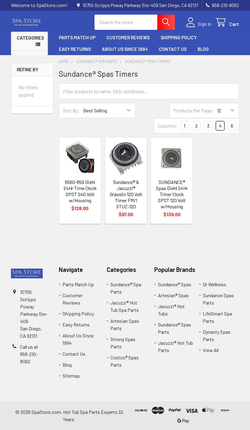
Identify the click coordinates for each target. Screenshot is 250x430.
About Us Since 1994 (125, 49)
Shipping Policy (179, 37)
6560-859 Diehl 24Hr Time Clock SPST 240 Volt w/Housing (80, 191)
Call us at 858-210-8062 (29, 354)
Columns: (167, 126)
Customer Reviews (128, 37)
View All (211, 350)
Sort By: (71, 110)
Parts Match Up (77, 37)
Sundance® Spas (174, 284)
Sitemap (71, 376)
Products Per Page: (193, 110)
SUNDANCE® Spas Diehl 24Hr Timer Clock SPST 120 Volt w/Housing (172, 194)
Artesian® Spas (173, 295)
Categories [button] (30, 38)
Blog (203, 49)
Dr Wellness (214, 284)
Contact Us (173, 49)
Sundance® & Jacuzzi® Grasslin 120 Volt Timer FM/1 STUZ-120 (126, 194)
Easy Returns (75, 49)
